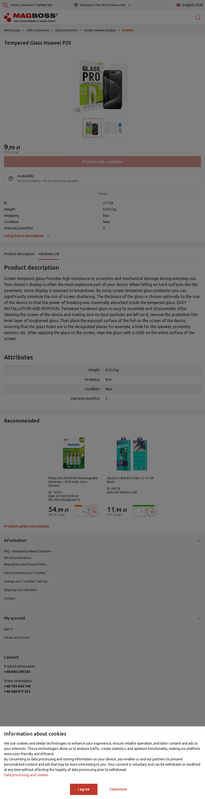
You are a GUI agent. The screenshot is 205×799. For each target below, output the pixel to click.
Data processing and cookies (26, 775)
